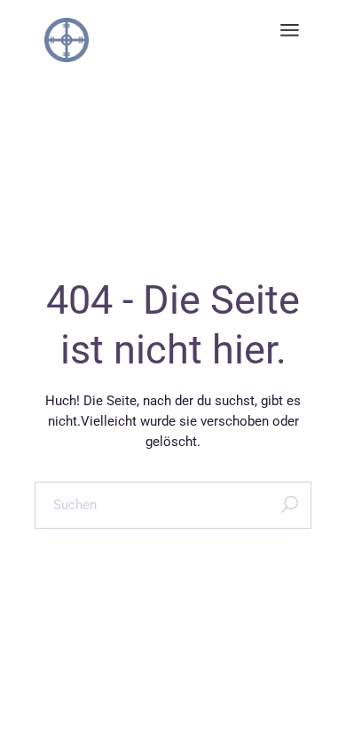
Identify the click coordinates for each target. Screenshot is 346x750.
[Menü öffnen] (290, 31)
